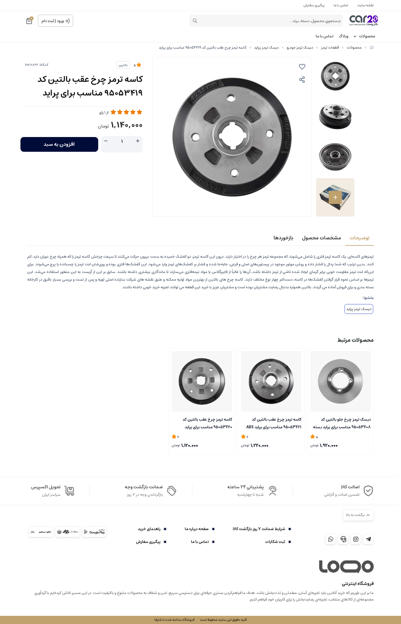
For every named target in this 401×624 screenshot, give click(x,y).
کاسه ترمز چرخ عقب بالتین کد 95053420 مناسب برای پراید (207, 422)
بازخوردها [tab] (283, 238)
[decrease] (106, 141)
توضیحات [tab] (359, 238)
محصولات (367, 36)
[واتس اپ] (330, 539)
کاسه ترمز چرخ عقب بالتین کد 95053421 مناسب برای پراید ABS (273, 422)
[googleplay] (94, 531)
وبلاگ (343, 36)
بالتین (123, 65)
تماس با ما (341, 5)
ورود (60, 21)
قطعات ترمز (330, 47)
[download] (40, 531)
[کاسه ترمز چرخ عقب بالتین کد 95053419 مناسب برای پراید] (346, 567)
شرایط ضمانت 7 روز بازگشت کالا (259, 529)
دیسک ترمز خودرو (300, 47)
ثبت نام (47, 21)
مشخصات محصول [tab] (321, 238)
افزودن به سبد (59, 144)
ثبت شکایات (275, 542)
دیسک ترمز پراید (266, 47)
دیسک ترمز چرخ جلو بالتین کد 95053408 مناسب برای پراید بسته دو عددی (342, 422)
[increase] (138, 141)
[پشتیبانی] (343, 539)
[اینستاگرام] (355, 539)
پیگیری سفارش (314, 5)
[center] (195, 20)
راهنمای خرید (149, 529)
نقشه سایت (365, 5)
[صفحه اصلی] (372, 47)
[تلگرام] (368, 539)
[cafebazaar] (67, 531)
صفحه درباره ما (196, 529)
